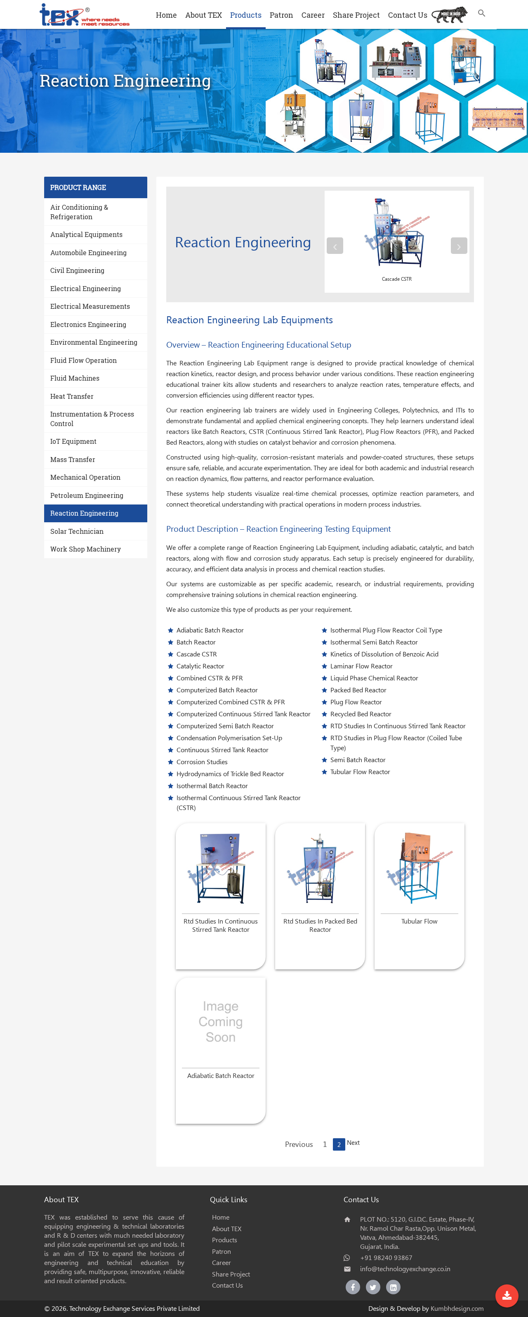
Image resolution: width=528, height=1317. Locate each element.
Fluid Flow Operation (83, 360)
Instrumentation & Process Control (92, 419)
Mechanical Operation (85, 477)
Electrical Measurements (90, 306)
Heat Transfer (72, 396)
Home (166, 15)
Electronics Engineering (88, 324)
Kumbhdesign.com (457, 1308)
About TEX (203, 15)
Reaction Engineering (84, 513)
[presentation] (335, 245)
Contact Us (407, 15)
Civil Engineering (77, 270)
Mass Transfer (72, 459)
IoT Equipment (73, 441)
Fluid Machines (74, 378)
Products (246, 15)
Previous (299, 1144)
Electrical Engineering (85, 288)
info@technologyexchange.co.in (405, 1269)
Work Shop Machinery (85, 549)
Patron (281, 15)
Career (313, 15)
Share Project (356, 15)
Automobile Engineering (88, 252)
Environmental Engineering (93, 342)
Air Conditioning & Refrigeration (79, 212)
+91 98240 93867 (386, 1258)
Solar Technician (77, 531)
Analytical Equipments (86, 234)
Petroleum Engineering (86, 495)
